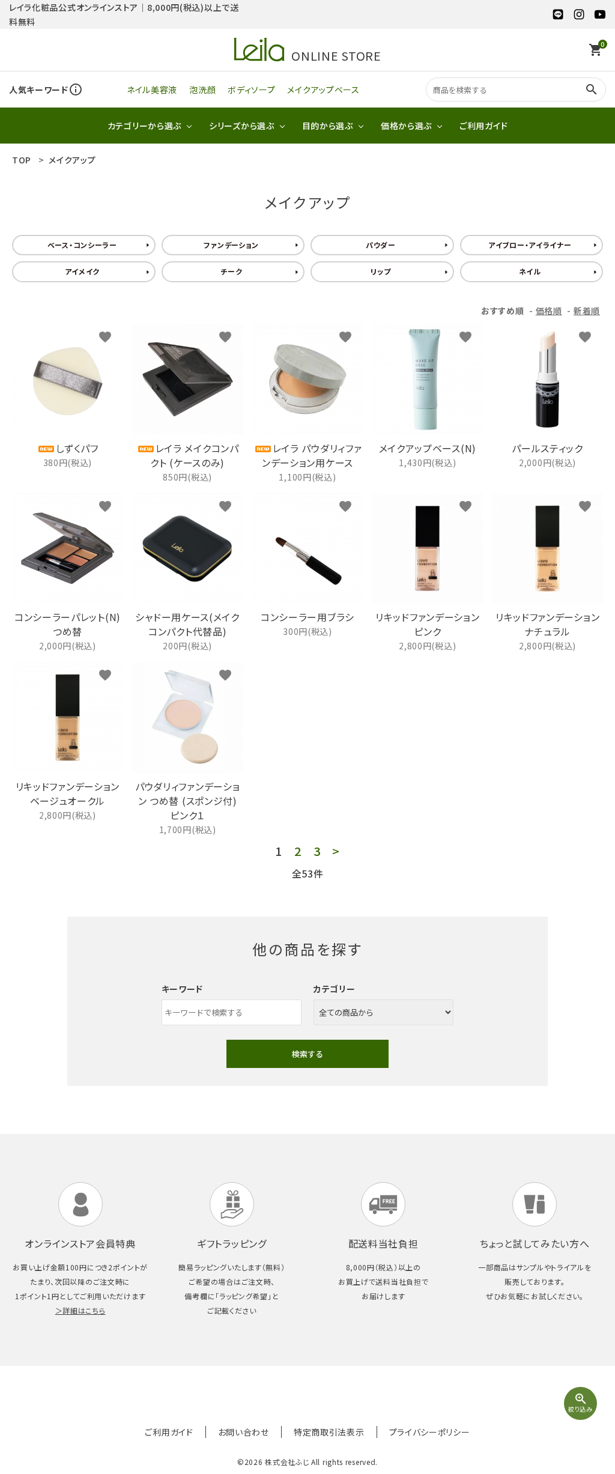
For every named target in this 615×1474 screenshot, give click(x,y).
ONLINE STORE (336, 54)
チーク (231, 271)
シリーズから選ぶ (241, 126)
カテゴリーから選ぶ (144, 126)
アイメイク (82, 271)
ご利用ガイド (483, 126)
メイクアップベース (323, 89)
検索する (307, 1054)
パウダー (381, 245)
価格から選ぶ (406, 126)
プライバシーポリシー (429, 1432)
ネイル (530, 271)
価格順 (549, 311)
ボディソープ (251, 89)
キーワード (183, 989)
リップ (380, 271)
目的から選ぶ (327, 126)
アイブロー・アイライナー (529, 245)
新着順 (587, 311)
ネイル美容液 (152, 89)
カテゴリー (335, 989)
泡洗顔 (202, 89)
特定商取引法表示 (329, 1432)
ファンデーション (231, 245)
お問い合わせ (243, 1432)
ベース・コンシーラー (82, 245)
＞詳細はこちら (80, 1310)
